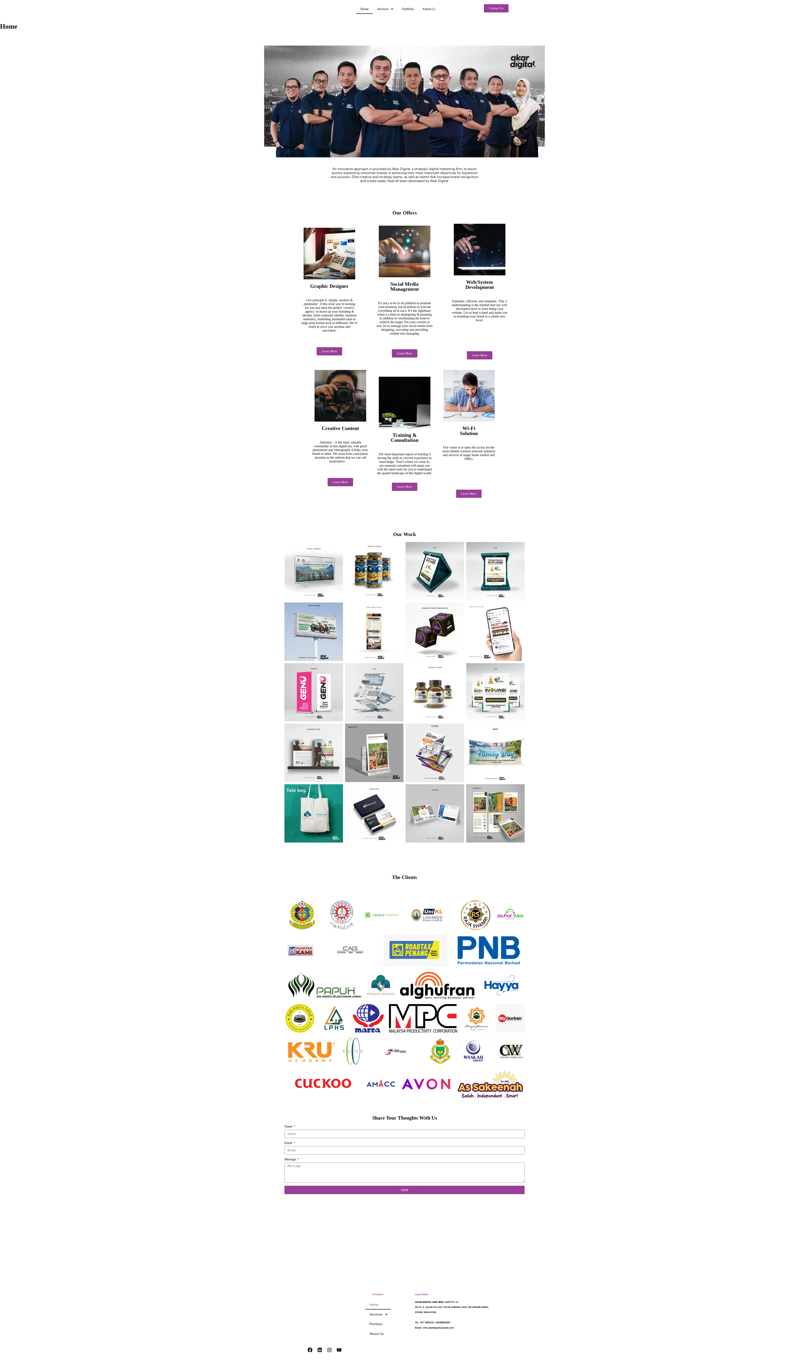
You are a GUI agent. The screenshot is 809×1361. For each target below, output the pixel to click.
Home (364, 9)
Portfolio (408, 9)
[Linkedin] (320, 1350)
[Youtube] (339, 1350)
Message (290, 1159)
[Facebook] (310, 1350)
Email (288, 1143)
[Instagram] (329, 1350)
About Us (428, 9)
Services (382, 9)
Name (288, 1126)
